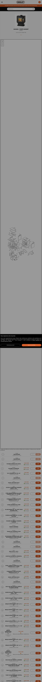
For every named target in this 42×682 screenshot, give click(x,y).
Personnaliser (10, 345)
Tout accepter (31, 345)
